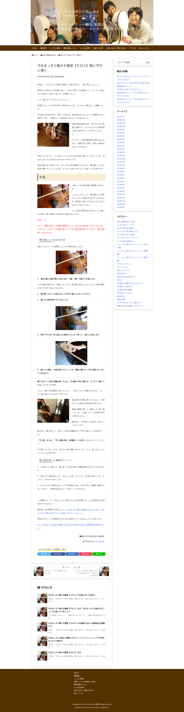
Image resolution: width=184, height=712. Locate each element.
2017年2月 (120, 191)
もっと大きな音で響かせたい (127, 231)
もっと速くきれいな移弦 (126, 234)
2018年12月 (121, 120)
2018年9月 (120, 129)
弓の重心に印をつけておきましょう (130, 89)
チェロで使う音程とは (125, 241)
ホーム (36, 55)
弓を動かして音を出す (125, 286)
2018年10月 (121, 126)
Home (76, 673)
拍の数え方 (121, 296)
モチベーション (122, 267)
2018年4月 (120, 146)
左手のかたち (122, 273)
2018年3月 (120, 149)
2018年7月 (120, 136)
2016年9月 (120, 207)
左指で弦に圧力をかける (126, 276)
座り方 (119, 280)
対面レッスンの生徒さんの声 (84, 681)
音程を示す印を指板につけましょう (130, 306)
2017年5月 (120, 181)
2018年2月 (120, 152)
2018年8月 (120, 133)
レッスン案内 (79, 678)
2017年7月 (120, 175)
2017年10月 (121, 165)
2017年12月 (121, 158)
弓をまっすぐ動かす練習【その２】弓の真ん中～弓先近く (72, 595)
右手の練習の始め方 (49, 55)
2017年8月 (120, 171)
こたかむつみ (99, 541)
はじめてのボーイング (125, 225)
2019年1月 (120, 116)
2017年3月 (120, 188)
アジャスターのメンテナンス (127, 238)
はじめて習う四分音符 (125, 228)
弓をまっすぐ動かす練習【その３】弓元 (64, 652)
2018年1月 (120, 155)
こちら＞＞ (94, 85)
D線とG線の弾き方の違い (126, 221)
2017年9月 (120, 168)
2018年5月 (120, 142)
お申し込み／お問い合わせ (84, 690)
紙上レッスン (79, 693)
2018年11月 (121, 123)
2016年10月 (121, 204)
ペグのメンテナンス (124, 264)
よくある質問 (79, 687)
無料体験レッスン (80, 684)
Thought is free (104, 707)
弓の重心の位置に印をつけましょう (130, 283)
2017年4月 (120, 184)
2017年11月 (121, 162)
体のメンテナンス (123, 270)
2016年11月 (121, 201)
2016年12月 (121, 197)
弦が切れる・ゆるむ (124, 293)
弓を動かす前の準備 (124, 289)
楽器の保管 (121, 299)
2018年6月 (120, 139)
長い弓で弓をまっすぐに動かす (71, 55)
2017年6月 (120, 178)
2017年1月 (120, 194)
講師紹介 (77, 676)
